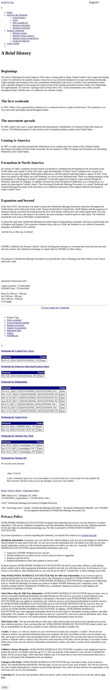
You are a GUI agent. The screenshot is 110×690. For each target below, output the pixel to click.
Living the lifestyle (21, 41)
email (8, 301)
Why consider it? (20, 23)
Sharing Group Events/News (26, 38)
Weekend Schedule (21, 28)
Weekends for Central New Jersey (17, 351)
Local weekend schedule (18, 322)
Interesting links (14, 330)
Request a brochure (21, 25)
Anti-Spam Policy (31, 490)
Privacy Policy (14, 490)
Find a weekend (14, 320)
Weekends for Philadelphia (14, 382)
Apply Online (13, 43)
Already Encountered (16, 328)
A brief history (19, 17)
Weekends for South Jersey (14, 417)
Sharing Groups (20, 33)
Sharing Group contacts (23, 35)
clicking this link (89, 535)
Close (4, 687)
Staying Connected (15, 30)
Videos (10, 333)
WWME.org (12, 335)
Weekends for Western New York (17, 436)
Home (9, 12)
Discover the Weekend (17, 15)
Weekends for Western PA (14, 458)
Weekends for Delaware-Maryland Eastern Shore (25, 366)
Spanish (104, 2)
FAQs (15, 20)
